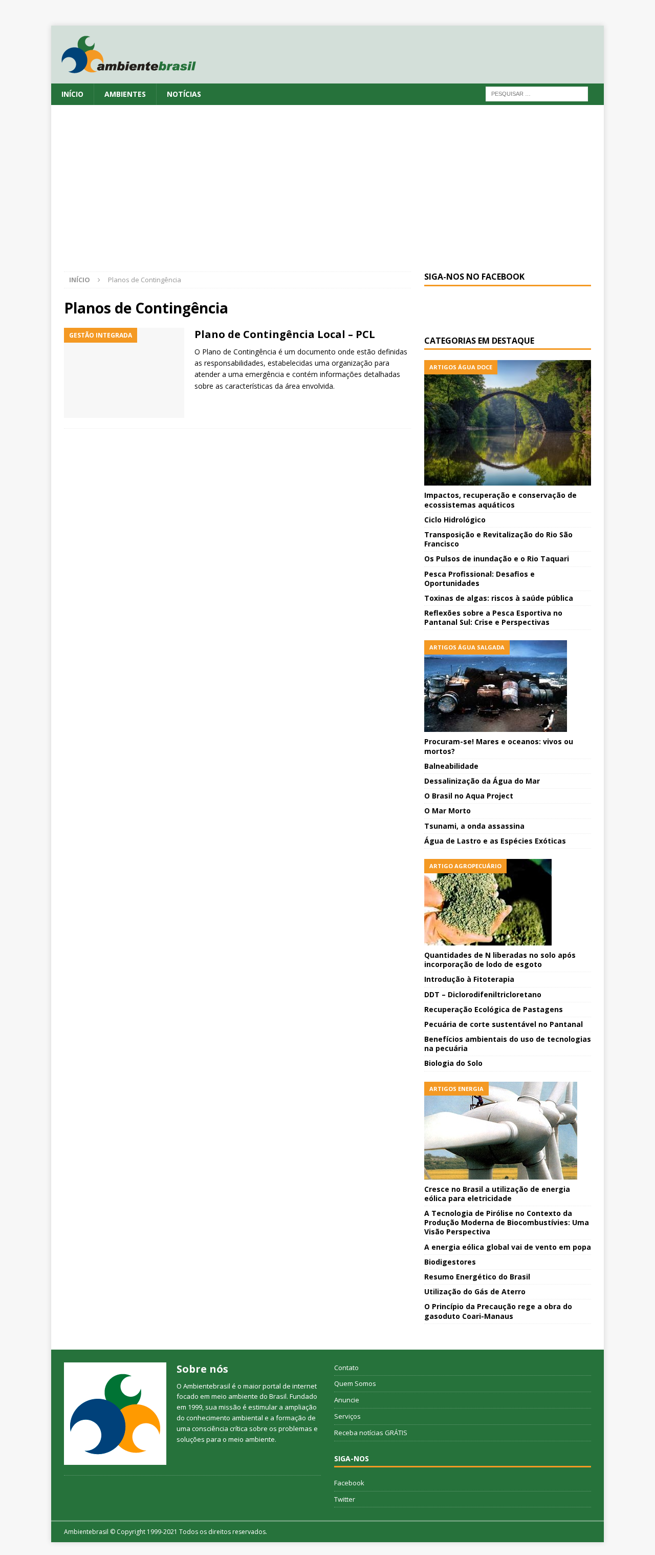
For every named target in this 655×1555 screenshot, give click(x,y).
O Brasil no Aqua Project (468, 796)
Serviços (347, 1416)
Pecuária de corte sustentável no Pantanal (503, 1024)
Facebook (349, 1482)
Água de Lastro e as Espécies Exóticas (495, 841)
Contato (346, 1367)
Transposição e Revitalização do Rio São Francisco (498, 539)
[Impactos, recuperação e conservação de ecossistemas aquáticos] (507, 423)
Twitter (344, 1499)
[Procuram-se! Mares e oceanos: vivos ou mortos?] (507, 686)
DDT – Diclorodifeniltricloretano (482, 994)
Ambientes (125, 94)
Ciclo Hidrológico (455, 519)
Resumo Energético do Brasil (477, 1276)
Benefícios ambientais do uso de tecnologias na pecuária (507, 1043)
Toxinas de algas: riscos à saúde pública (498, 598)
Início (72, 94)
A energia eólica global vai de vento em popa (507, 1247)
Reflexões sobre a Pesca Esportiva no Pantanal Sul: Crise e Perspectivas (493, 617)
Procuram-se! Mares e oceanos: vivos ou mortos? (498, 746)
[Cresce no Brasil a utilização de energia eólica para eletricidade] (507, 1131)
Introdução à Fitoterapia (469, 979)
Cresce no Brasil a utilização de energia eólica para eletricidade (497, 1193)
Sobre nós (202, 1369)
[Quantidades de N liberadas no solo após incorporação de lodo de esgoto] (507, 902)
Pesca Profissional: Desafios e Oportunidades (479, 578)
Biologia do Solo (453, 1063)
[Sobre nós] (115, 1413)
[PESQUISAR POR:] (537, 93)
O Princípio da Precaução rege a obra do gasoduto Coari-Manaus (498, 1310)
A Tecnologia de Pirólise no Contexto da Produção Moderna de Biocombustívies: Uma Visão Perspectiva (506, 1222)
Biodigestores (450, 1262)
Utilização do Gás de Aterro (475, 1291)
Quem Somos (355, 1383)
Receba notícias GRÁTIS (370, 1432)
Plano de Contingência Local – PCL (284, 334)
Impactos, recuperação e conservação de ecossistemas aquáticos (500, 499)
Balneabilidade (451, 766)
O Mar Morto (447, 810)
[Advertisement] (327, 194)
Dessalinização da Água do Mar (482, 781)
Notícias (184, 94)
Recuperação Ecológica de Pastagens (493, 1009)
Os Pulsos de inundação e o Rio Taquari (496, 558)
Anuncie (346, 1399)
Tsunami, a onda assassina (474, 826)
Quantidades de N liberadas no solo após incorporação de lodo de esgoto (500, 959)
